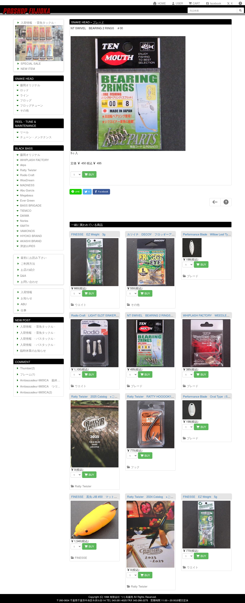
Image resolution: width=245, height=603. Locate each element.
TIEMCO (25, 210)
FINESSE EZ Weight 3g (88, 234)
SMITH (24, 226)
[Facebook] (101, 191)
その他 (135, 305)
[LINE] (75, 191)
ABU (23, 304)
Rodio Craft (26, 175)
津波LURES (27, 246)
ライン (24, 95)
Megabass (26, 195)
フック (135, 467)
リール (24, 132)
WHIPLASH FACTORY (34, 160)
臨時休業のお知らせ (32, 350)
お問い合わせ (29, 282)
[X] (87, 191)
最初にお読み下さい (33, 258)
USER (179, 3)
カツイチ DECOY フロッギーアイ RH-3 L (158, 234)
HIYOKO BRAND (30, 236)
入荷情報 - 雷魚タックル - (38, 22)
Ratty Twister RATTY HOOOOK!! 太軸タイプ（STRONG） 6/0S (170, 396)
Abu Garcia (26, 190)
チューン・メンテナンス (35, 137)
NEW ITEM (27, 69)
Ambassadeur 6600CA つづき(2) (41, 386)
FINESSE (80, 558)
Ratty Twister (82, 486)
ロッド (24, 90)
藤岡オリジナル (29, 85)
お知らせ (26, 298)
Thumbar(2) (27, 368)
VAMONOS (27, 231)
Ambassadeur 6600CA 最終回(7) (41, 380)
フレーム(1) (27, 374)
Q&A (23, 275)
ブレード (98, 22)
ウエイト (80, 305)
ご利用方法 (27, 263)
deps (22, 165)
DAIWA (24, 215)
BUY (91, 174)
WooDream (26, 180)
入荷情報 (26, 292)
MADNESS (26, 185)
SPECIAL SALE (30, 63)
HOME (161, 3)
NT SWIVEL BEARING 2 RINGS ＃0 (152, 315)
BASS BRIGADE (30, 205)
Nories (23, 221)
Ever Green (27, 200)
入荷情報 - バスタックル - (37, 338)
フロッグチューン (31, 105)
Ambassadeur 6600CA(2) (35, 392)
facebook (215, 3)
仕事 (23, 310)
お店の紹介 (27, 270)
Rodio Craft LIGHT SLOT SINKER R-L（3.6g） (101, 315)
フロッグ (25, 100)
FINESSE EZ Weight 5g (200, 497)
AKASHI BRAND (30, 241)
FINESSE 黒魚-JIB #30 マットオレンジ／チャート (105, 497)
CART (196, 3)
